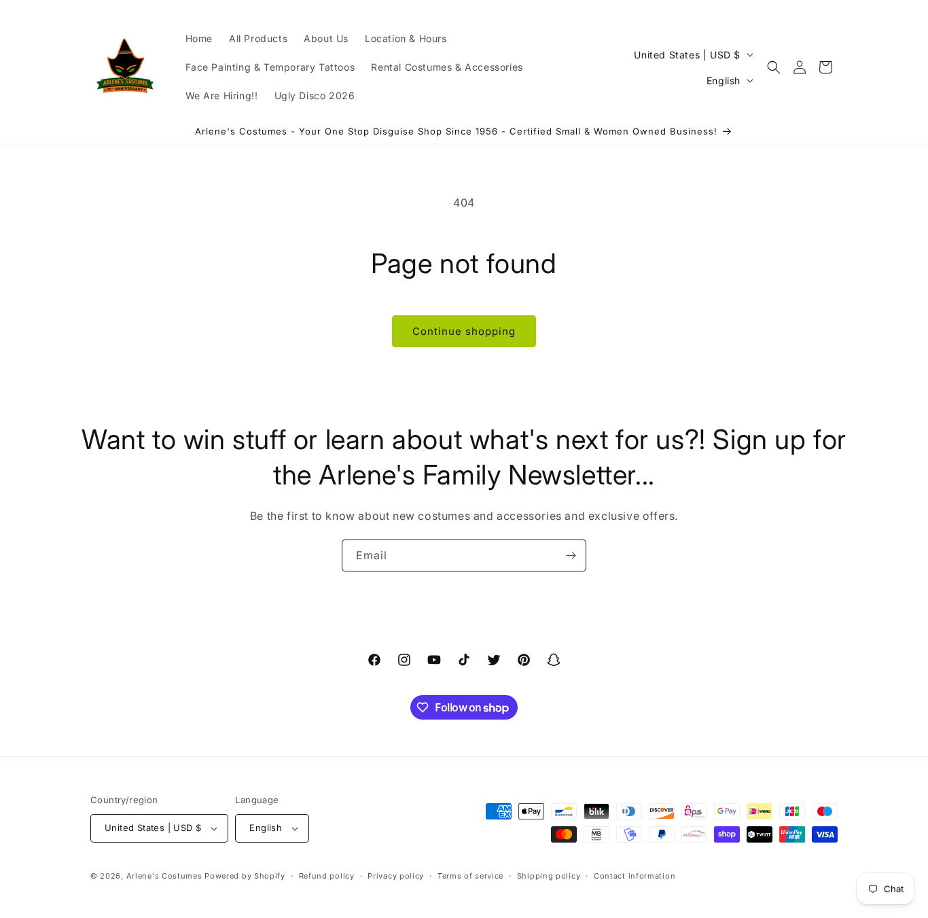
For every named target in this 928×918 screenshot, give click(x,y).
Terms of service (470, 876)
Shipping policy (549, 876)
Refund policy (327, 876)
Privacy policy (396, 876)
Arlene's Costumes (164, 876)
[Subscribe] (571, 555)
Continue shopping (464, 331)
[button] (774, 67)
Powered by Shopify (244, 876)
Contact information (634, 876)
